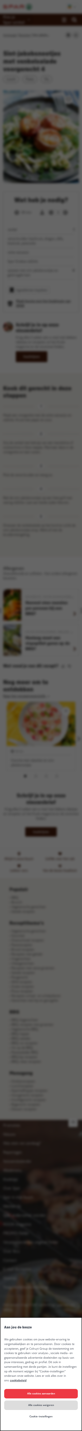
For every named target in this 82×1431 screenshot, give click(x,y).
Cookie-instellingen (41, 1416)
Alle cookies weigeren (41, 1405)
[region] (41, 1374)
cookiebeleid (18, 1380)
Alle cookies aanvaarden (41, 1393)
